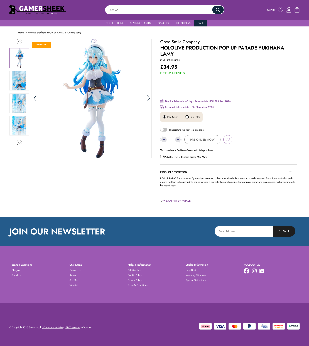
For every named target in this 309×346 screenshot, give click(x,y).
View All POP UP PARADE (177, 200)
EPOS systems (72, 327)
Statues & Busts (140, 23)
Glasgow (16, 270)
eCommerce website (52, 327)
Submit (284, 231)
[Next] (148, 98)
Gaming (163, 23)
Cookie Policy (135, 275)
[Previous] (35, 98)
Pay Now (171, 117)
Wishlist (73, 285)
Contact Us (75, 270)
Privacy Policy (135, 280)
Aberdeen (16, 275)
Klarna (73, 275)
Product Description (173, 172)
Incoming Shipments (196, 275)
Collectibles (114, 23)
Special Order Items (195, 280)
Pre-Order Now (202, 140)
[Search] (218, 10)
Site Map (74, 280)
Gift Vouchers (134, 270)
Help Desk (191, 270)
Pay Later (194, 117)
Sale (200, 23)
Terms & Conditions (138, 285)
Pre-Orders (183, 23)
